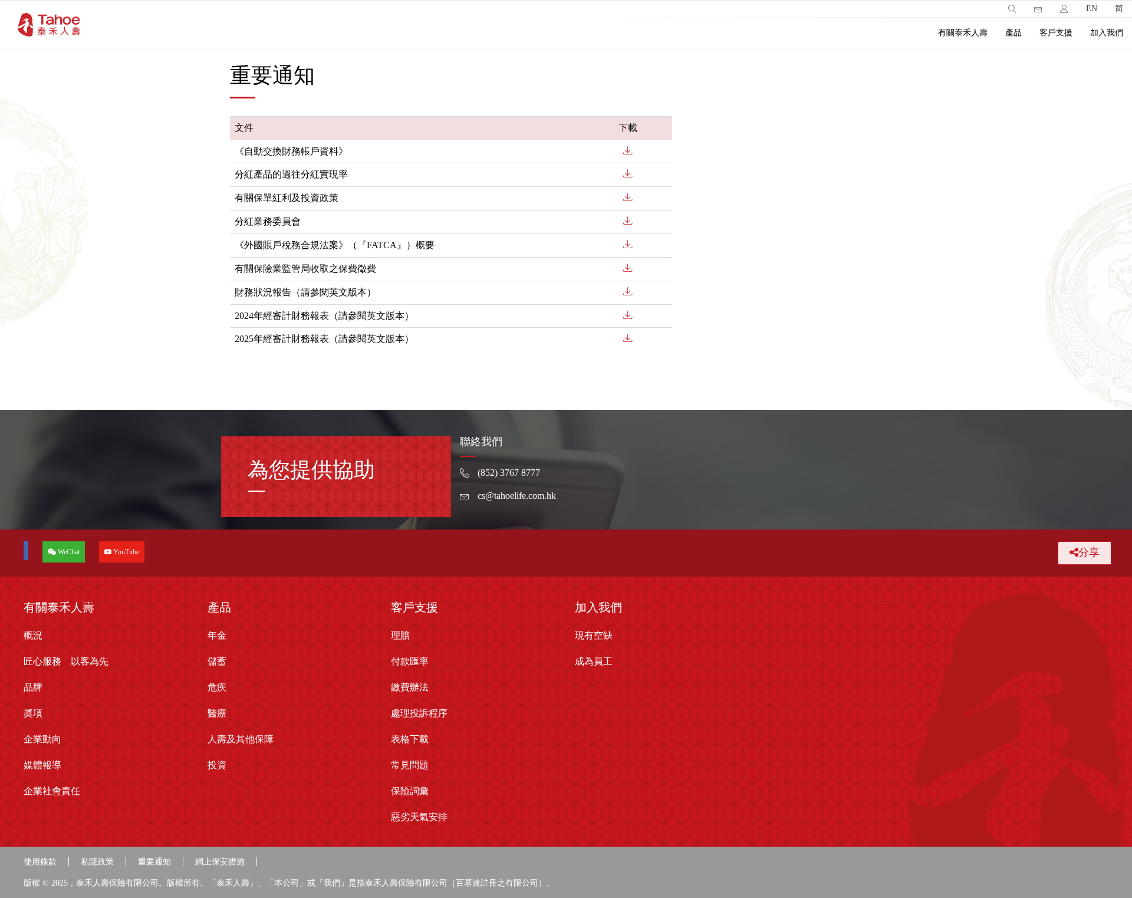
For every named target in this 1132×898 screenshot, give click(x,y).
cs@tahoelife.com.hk (517, 496)
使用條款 (40, 861)
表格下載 (410, 739)
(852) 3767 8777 (509, 473)
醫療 (217, 713)
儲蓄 (217, 661)
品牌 (33, 687)
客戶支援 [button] (1055, 32)
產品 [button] (1013, 32)
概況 (33, 635)
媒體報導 (42, 765)
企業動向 (42, 739)
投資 (217, 765)
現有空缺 (594, 635)
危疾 (217, 687)
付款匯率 (410, 661)
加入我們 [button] (1106, 32)
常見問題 (410, 765)
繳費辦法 (410, 687)
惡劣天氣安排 (419, 817)
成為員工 (594, 661)
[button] (1012, 9)
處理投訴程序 (419, 713)
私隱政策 (97, 861)
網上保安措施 (220, 861)
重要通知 (154, 861)
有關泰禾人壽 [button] (963, 32)
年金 (217, 635)
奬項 (33, 713)
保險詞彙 (410, 791)
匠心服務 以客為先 (66, 661)
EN (1091, 8)
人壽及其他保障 (241, 739)
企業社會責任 (52, 791)
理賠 (400, 635)
